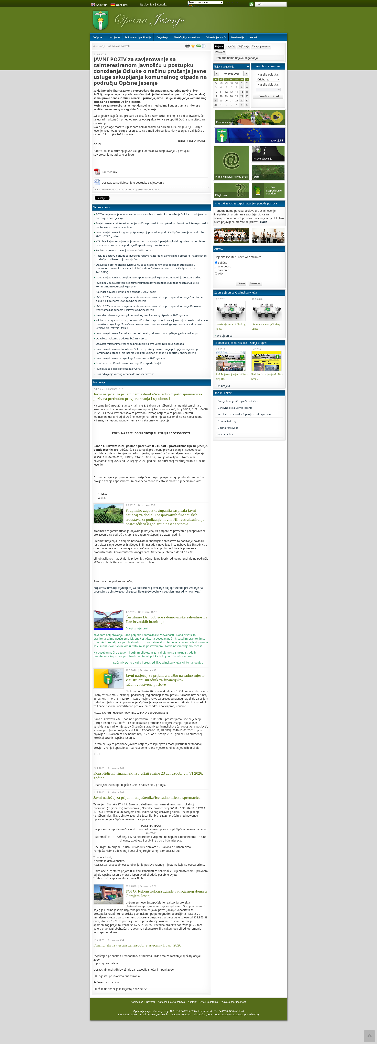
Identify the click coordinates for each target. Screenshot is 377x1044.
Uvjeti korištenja (208, 1001)
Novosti (125, 46)
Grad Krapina (225, 434)
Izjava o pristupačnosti (233, 1001)
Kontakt (162, 4)
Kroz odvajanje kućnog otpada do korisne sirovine (125, 374)
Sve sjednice (224, 335)
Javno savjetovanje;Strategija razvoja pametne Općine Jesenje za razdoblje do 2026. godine (148, 277)
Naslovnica (147, 4)
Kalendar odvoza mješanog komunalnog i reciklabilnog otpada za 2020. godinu (142, 315)
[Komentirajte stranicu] (198, 47)
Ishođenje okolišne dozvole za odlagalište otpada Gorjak (128, 363)
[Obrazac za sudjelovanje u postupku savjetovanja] (97, 182)
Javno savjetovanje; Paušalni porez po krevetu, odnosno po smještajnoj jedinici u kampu (147, 333)
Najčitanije (243, 46)
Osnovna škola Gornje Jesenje (235, 407)
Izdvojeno (220, 52)
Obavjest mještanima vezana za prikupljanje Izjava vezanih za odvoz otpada (140, 344)
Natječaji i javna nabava (171, 1001)
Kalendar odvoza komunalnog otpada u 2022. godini (126, 292)
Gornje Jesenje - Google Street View (238, 401)
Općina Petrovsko (228, 427)
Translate (200, 6)
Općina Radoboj (227, 421)
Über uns (122, 5)
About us (101, 5)
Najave (219, 46)
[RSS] (251, 4)
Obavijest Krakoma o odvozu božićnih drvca (121, 338)
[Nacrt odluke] (97, 172)
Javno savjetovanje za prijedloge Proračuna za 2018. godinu (130, 358)
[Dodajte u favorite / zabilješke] (193, 47)
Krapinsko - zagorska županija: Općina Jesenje (244, 414)
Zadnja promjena (261, 46)
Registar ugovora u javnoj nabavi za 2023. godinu (124, 250)
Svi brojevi (223, 386)
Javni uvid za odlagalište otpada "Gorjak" (119, 368)
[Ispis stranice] (187, 47)
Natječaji (230, 46)
